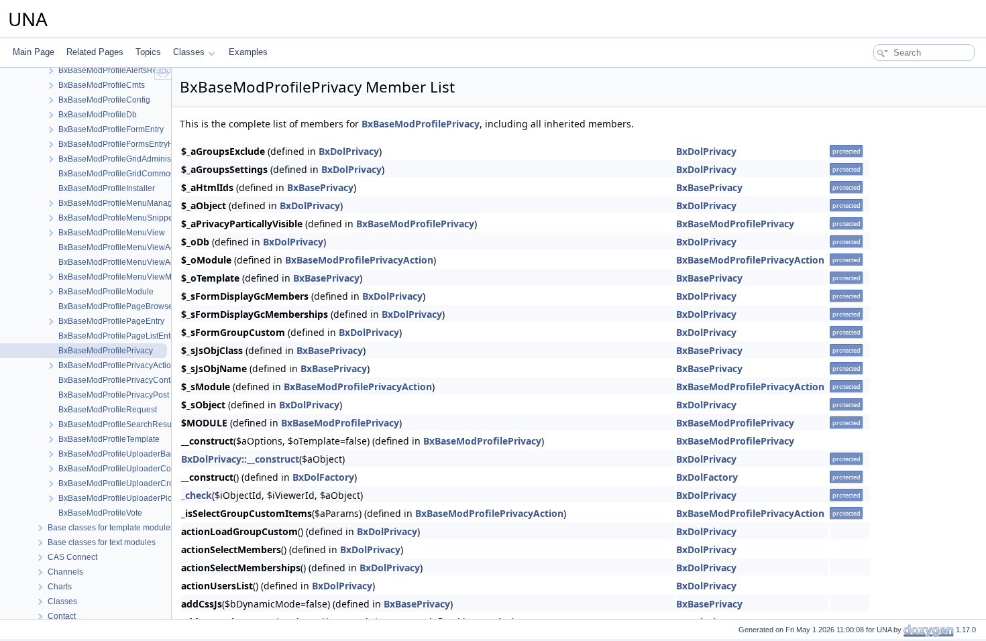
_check (196, 495)
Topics (148, 52)
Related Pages (94, 52)
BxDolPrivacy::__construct (240, 459)
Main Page (33, 52)
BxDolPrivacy (349, 151)
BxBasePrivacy (320, 187)
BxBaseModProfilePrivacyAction (359, 259)
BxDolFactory (323, 477)
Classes (189, 52)
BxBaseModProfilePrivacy (421, 123)
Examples (248, 52)
